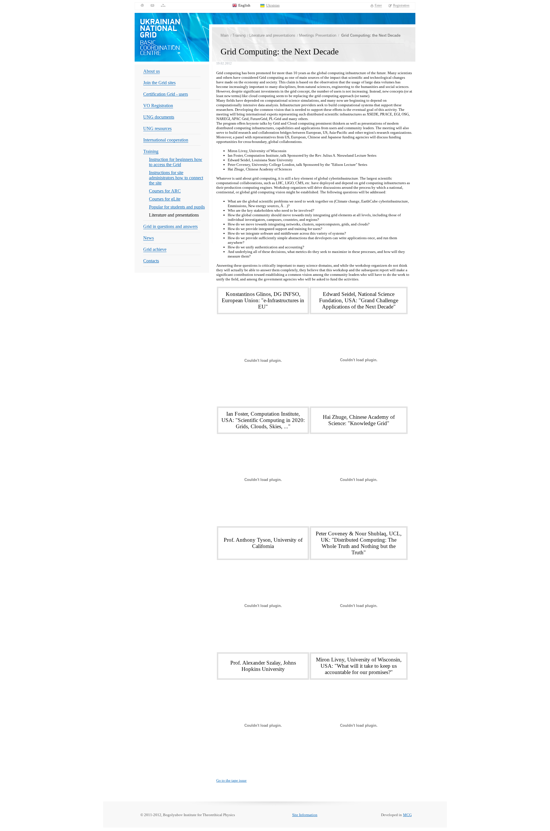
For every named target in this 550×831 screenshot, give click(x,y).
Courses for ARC (165, 190)
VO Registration (158, 105)
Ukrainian (273, 5)
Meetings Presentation (317, 35)
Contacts (151, 260)
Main (225, 35)
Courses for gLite (164, 199)
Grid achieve (154, 249)
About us (151, 71)
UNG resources (157, 128)
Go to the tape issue (231, 780)
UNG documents (158, 117)
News (148, 237)
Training (150, 151)
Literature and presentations (272, 35)
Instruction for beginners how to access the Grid (175, 162)
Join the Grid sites (159, 82)
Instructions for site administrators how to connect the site (176, 177)
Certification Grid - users (165, 94)
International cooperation (165, 139)
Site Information (304, 815)
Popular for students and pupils (177, 207)
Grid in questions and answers (170, 226)
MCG (407, 815)
